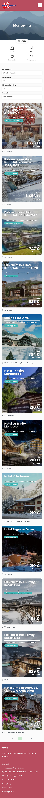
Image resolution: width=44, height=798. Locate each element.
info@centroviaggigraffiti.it (13, 776)
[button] (40, 5)
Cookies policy (7, 788)
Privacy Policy (6, 784)
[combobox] (22, 89)
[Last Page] (31, 738)
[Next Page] (27, 738)
